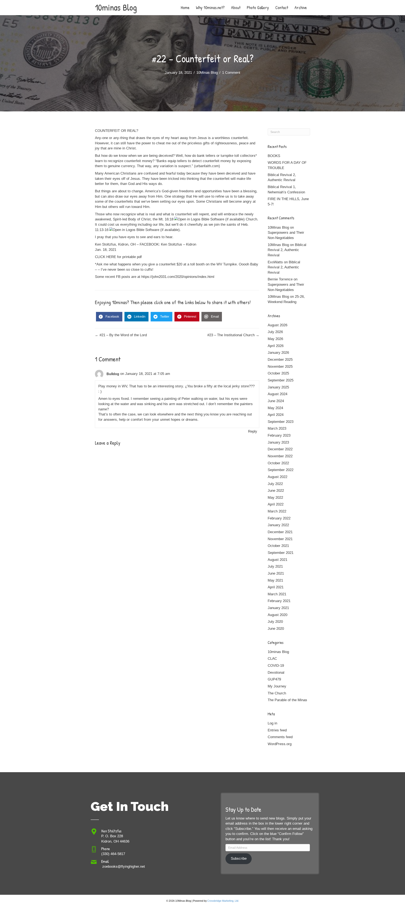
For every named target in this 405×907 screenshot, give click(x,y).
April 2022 (276, 504)
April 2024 (276, 415)
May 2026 (275, 339)
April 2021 (276, 587)
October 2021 (278, 546)
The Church (277, 693)
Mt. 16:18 (166, 219)
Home (185, 7)
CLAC (272, 659)
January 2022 (278, 525)
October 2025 (278, 373)
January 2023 (278, 442)
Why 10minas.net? (210, 7)
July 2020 (275, 622)
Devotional (276, 673)
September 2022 (280, 470)
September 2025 (280, 380)
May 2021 (275, 580)
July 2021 (275, 566)
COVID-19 (276, 666)
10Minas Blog (207, 73)
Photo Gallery (258, 7)
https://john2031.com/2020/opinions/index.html (177, 277)
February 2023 (279, 435)
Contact (281, 7)
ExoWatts (275, 262)
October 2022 (278, 463)
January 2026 (278, 353)
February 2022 (279, 518)
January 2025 (278, 387)
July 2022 (275, 484)
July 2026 (275, 332)
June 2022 (276, 491)
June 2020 (276, 629)
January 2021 (278, 608)
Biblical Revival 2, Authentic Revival (287, 250)
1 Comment (231, 73)
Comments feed (280, 737)
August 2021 (277, 560)
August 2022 (277, 477)
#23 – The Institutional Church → (233, 335)
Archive (300, 7)
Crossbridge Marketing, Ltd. (223, 900)
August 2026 (277, 325)
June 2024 (276, 401)
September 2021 (280, 553)
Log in (272, 723)
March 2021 (277, 594)
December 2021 (280, 532)
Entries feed (277, 730)
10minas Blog (278, 652)
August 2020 (277, 615)
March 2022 (277, 511)
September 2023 (280, 422)
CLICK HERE (105, 257)
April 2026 (276, 346)
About (235, 7)
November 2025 (280, 367)
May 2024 (275, 408)
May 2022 (275, 498)
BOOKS (274, 156)
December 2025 (280, 360)
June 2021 (276, 573)
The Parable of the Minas (287, 700)
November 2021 (280, 539)
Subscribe (239, 858)
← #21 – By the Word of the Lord (121, 335)
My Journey (277, 686)
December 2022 (280, 449)
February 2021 (279, 601)
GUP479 (274, 679)
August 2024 (277, 394)
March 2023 (277, 428)
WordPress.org (280, 744)
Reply (252, 431)
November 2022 (280, 456)
